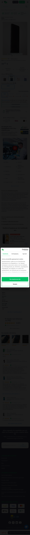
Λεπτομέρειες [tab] (15, 253)
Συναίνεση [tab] (5, 253)
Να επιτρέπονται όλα (15, 279)
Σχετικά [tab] (25, 253)
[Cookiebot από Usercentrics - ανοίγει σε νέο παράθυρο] (22, 250)
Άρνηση (15, 284)
